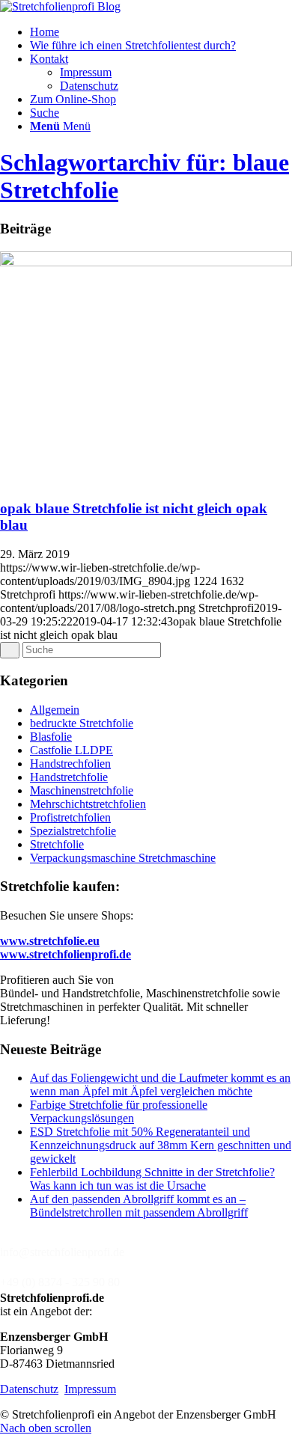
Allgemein (54, 709)
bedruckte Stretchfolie (81, 723)
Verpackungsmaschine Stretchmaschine (123, 857)
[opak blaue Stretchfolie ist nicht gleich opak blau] (146, 262)
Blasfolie (51, 736)
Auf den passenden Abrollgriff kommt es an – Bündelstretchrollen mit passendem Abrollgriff (139, 1206)
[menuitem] (161, 32)
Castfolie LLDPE (71, 750)
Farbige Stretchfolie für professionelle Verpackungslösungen (118, 1111)
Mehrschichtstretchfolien (88, 804)
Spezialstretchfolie (73, 830)
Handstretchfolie (69, 777)
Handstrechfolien (70, 763)
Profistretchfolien (70, 817)
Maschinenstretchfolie (81, 790)
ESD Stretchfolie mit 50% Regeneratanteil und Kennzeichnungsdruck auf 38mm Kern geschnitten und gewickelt (160, 1145)
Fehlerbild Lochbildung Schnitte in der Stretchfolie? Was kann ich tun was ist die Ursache (152, 1179)
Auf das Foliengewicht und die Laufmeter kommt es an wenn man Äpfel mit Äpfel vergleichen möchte (160, 1084)
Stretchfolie (57, 844)
